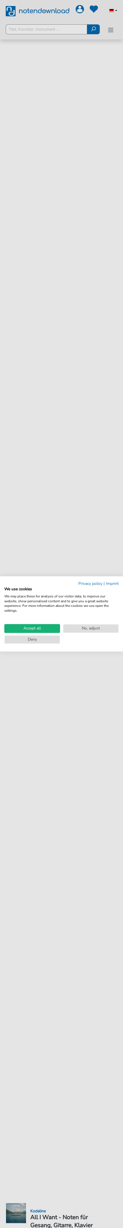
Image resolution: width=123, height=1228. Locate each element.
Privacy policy (90, 583)
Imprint (112, 583)
